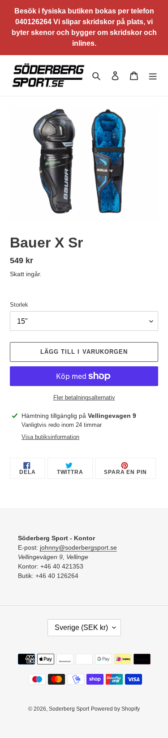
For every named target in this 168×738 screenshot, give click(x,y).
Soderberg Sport (69, 709)
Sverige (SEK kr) (81, 627)
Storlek (19, 304)
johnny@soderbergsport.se (78, 547)
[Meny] (152, 75)
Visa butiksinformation (50, 437)
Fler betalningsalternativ (84, 397)
